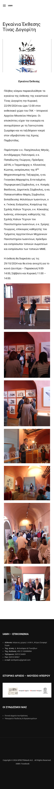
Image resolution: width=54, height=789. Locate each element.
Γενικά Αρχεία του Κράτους (16, 716)
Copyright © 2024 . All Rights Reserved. (27, 760)
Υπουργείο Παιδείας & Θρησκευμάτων (21, 718)
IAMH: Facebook (16, 764)
